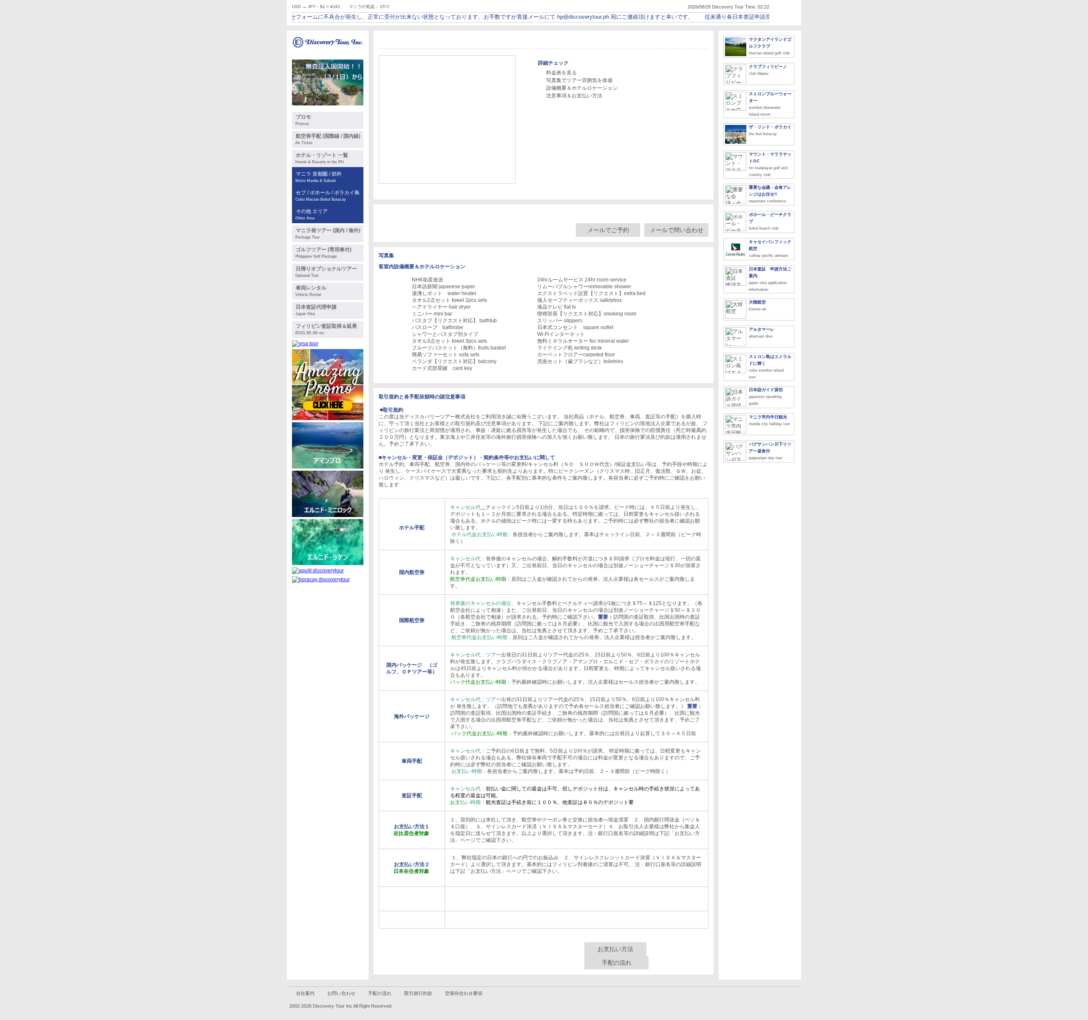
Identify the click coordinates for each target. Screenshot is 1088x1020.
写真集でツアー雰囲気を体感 (579, 80)
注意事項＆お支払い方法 (574, 96)
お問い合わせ (341, 993)
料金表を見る (561, 73)
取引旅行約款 (418, 993)
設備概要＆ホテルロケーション (582, 88)
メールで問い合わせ (676, 230)
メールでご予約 (608, 230)
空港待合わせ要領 (463, 993)
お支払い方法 (615, 949)
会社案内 (305, 993)
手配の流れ (617, 962)
